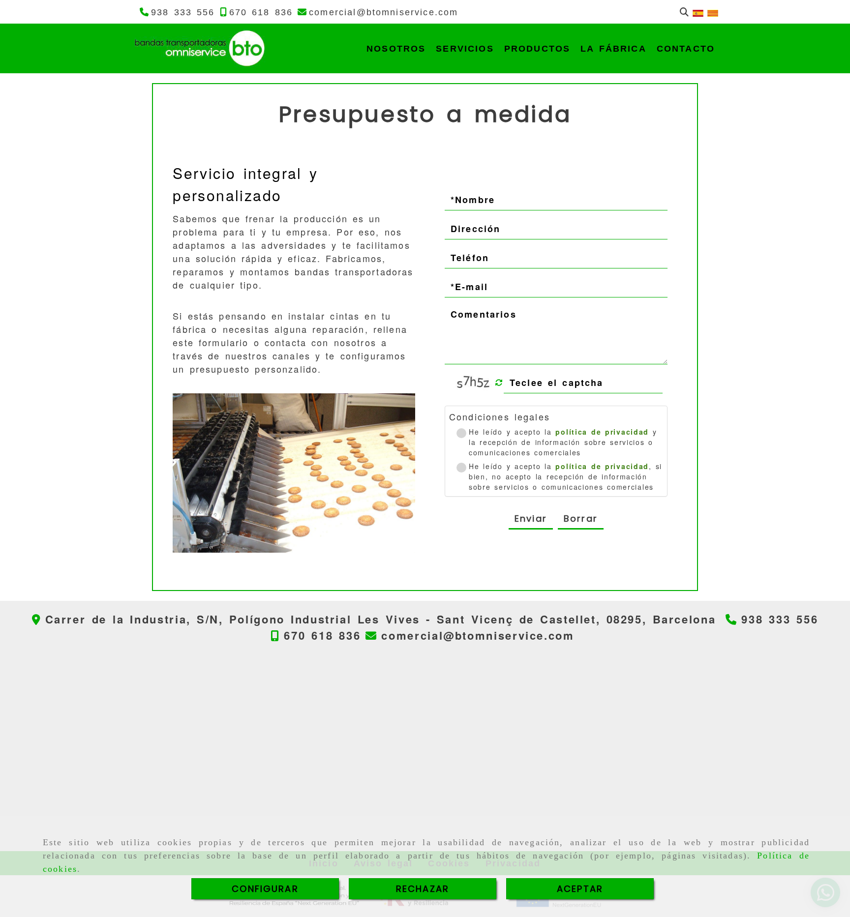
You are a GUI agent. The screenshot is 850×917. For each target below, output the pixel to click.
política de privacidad (601, 432)
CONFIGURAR (265, 889)
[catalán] (712, 11)
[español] (698, 11)
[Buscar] (684, 12)
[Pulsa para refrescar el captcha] (499, 382)
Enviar (531, 518)
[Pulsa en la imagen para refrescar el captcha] (474, 382)
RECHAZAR (422, 889)
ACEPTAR (580, 889)
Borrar (581, 518)
